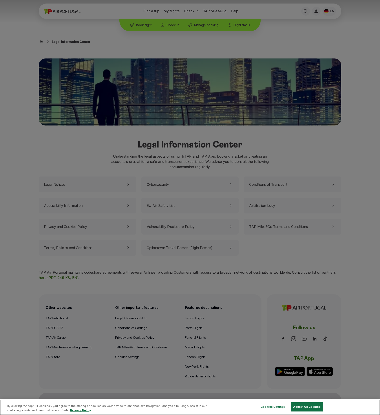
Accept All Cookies (306, 406)
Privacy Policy (80, 410)
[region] (190, 407)
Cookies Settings (273, 406)
